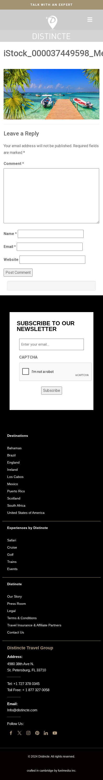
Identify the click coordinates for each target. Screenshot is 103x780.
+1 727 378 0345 (26, 684)
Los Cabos (15, 477)
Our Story (14, 596)
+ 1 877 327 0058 (35, 690)
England (13, 462)
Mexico (12, 484)
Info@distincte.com (22, 710)
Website (11, 259)
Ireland (12, 469)
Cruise (12, 547)
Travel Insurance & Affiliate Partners (34, 625)
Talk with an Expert (51, 4)
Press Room (16, 604)
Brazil (11, 455)
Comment (14, 163)
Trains (12, 562)
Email (10, 246)
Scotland (13, 498)
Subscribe (51, 390)
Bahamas (14, 448)
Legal (11, 611)
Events (12, 569)
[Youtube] (54, 733)
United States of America (26, 513)
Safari (11, 540)
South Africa (16, 505)
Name (10, 233)
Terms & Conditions (22, 618)
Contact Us (15, 632)
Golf (10, 554)
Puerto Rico (16, 491)
